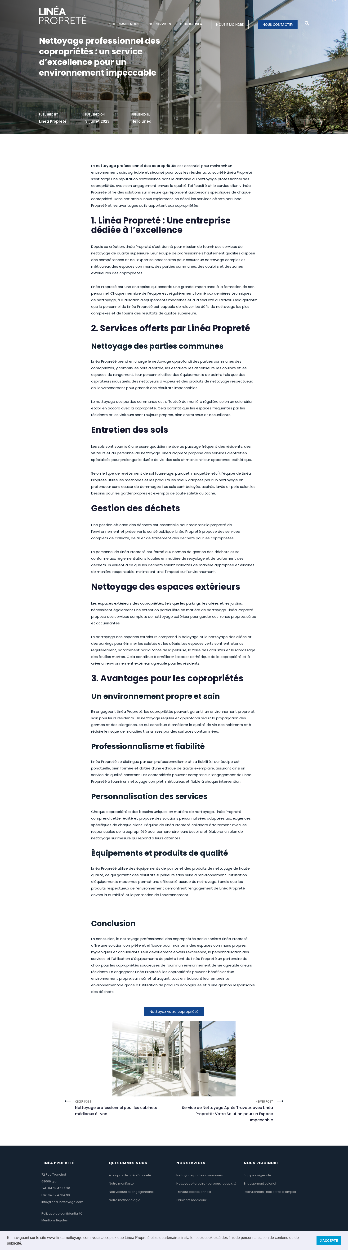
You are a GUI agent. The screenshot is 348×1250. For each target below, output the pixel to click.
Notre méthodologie (124, 1200)
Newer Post (227, 1111)
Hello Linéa (141, 121)
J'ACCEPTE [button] (329, 1240)
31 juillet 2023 (97, 121)
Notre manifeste (121, 1183)
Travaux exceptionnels (193, 1192)
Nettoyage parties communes (199, 1175)
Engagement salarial (260, 1183)
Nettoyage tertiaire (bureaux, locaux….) (206, 1183)
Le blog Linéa (191, 24)
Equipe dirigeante (257, 1175)
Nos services (159, 24)
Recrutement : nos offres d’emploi (270, 1192)
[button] (23, 1244)
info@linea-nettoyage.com (62, 1202)
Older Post (116, 1108)
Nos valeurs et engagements (131, 1192)
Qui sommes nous (124, 24)
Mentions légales (54, 1220)
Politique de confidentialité (61, 1213)
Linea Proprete (53, 121)
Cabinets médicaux (191, 1200)
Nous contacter (278, 24)
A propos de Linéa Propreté (130, 1175)
